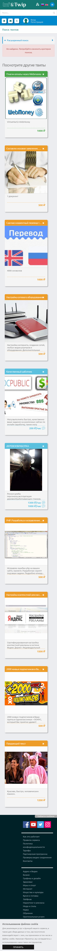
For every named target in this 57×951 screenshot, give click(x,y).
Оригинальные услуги (33, 916)
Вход (33, 20)
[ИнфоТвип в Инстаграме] (47, 824)
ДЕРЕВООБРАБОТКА (17, 445)
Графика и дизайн (32, 878)
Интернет (27, 888)
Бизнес (26, 874)
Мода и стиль (29, 906)
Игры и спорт (29, 885)
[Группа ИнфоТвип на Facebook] (26, 824)
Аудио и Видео (30, 871)
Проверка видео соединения (37, 857)
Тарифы (27, 850)
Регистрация (37, 22)
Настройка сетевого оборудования (24, 297)
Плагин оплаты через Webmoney (23, 73)
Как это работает (31, 836)
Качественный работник (19, 371)
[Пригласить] (38, 4)
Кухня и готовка (30, 895)
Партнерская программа (35, 854)
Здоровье (27, 881)
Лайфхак (27, 899)
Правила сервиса (31, 840)
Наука (26, 909)
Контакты (27, 861)
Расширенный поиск (17, 40)
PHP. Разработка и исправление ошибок (27, 520)
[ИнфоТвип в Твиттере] (40, 824)
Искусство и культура (33, 892)
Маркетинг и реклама (33, 902)
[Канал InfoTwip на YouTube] (33, 824)
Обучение (28, 913)
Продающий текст (15, 743)
